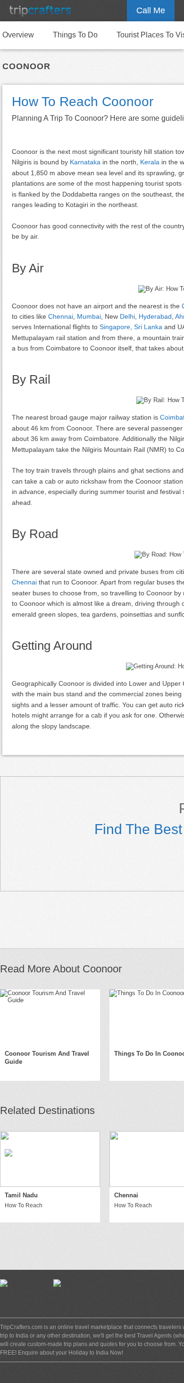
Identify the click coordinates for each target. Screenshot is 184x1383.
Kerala (149, 162)
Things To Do (75, 35)
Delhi (127, 316)
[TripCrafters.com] (40, 10)
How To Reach (23, 1205)
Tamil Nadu (21, 1195)
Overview (18, 35)
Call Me (150, 10)
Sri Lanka (148, 327)
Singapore (115, 327)
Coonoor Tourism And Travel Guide (47, 1057)
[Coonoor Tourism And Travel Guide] (50, 1017)
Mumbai (89, 316)
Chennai (60, 316)
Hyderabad (155, 316)
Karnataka (85, 162)
